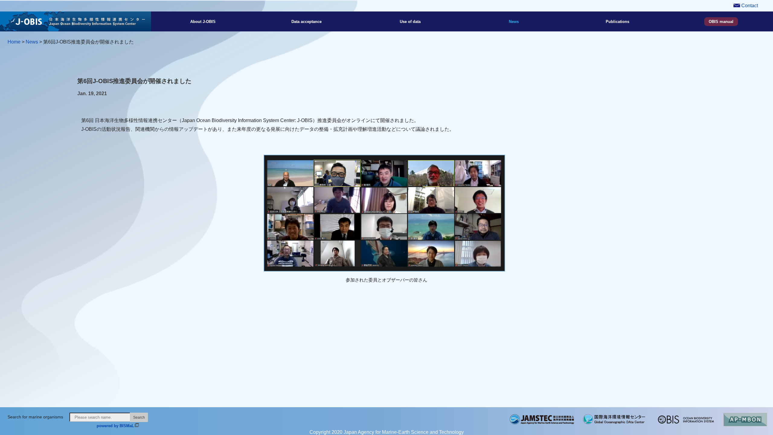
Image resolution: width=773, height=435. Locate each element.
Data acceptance (306, 21)
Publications (617, 21)
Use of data (410, 21)
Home (14, 41)
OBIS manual (721, 21)
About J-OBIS (203, 21)
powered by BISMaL (115, 426)
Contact (749, 5)
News (514, 21)
